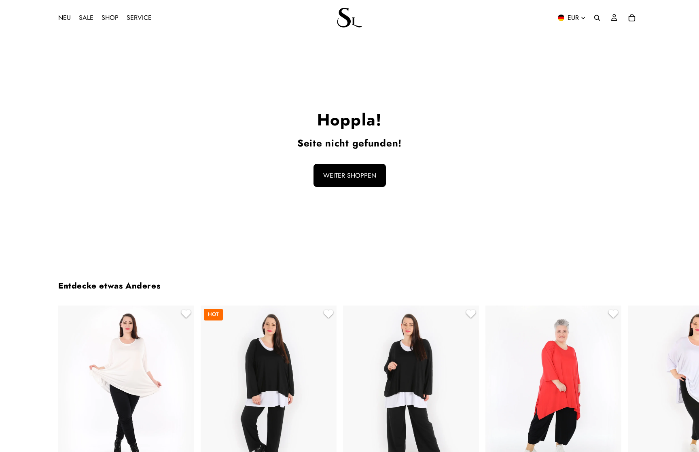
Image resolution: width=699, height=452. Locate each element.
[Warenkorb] (632, 18)
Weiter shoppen (349, 175)
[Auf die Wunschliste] (185, 315)
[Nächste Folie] (631, 412)
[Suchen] (597, 18)
